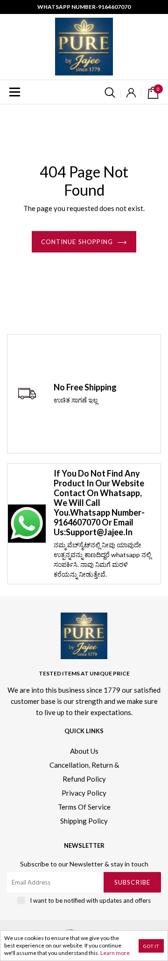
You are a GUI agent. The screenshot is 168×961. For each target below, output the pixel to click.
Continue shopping (77, 241)
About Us (84, 751)
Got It (151, 946)
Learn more (115, 952)
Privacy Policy (84, 793)
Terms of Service (84, 807)
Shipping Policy (84, 821)
